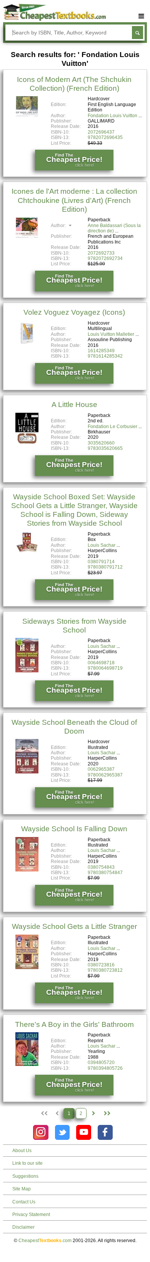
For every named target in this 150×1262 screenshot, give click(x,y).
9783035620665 (105, 448)
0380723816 (101, 965)
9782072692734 (105, 258)
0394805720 (101, 1062)
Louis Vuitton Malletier (111, 334)
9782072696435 (105, 137)
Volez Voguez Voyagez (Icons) (74, 312)
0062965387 (101, 769)
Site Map (21, 1189)
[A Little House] (26, 442)
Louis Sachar (101, 545)
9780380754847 (105, 872)
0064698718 (101, 662)
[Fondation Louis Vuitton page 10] (106, 1113)
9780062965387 (105, 775)
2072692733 (101, 253)
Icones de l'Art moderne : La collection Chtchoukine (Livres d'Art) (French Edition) (74, 200)
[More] (141, 16)
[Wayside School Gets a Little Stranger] (26, 967)
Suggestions (25, 1176)
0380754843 (101, 867)
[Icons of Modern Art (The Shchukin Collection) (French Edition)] (26, 115)
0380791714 (101, 561)
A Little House (74, 405)
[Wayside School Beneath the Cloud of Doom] (26, 772)
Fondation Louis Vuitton (112, 115)
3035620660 (101, 443)
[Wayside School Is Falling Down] (26, 870)
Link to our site (27, 1163)
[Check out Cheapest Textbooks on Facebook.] (105, 1132)
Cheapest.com (45, 1240)
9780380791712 (105, 567)
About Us (22, 1150)
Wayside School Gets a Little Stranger (74, 926)
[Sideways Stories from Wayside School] (26, 671)
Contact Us (23, 1202)
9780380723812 (105, 970)
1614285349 (101, 350)
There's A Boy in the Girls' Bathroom (74, 1024)
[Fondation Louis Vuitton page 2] (93, 1113)
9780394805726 (105, 1068)
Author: (59, 225)
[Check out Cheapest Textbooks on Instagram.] (40, 1132)
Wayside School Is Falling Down (74, 829)
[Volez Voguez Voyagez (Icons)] (26, 344)
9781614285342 (105, 356)
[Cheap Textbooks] (54, 19)
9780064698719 (105, 668)
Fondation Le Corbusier (112, 426)
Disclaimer (23, 1227)
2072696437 (101, 132)
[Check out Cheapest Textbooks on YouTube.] (83, 1132)
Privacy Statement (31, 1214)
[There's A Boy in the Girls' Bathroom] (26, 1064)
